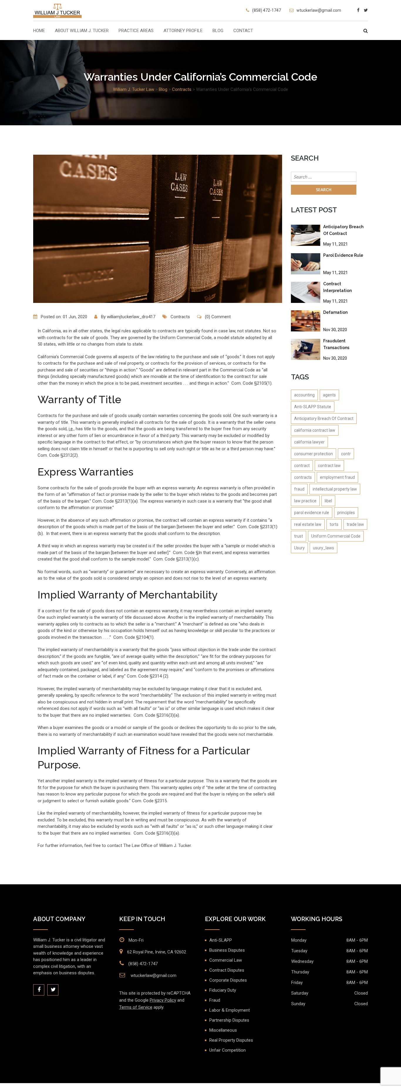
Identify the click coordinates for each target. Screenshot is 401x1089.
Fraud (214, 1000)
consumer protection (313, 453)
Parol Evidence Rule (343, 255)
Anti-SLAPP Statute (312, 406)
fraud (299, 489)
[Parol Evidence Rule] (305, 263)
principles (346, 512)
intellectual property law (335, 489)
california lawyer (309, 442)
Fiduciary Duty (222, 990)
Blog (218, 31)
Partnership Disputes (229, 1020)
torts (334, 524)
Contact (243, 31)
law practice (305, 500)
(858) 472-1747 (266, 10)
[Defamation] (305, 320)
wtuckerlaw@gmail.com (318, 10)
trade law (355, 524)
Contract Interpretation (337, 287)
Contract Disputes (226, 970)
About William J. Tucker (82, 31)
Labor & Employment (229, 1010)
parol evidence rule (311, 512)
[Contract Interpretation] (305, 292)
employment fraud (337, 477)
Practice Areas (136, 31)
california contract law (314, 430)
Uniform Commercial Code (335, 536)
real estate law (307, 524)
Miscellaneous (223, 1030)
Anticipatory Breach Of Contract (343, 230)
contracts (303, 477)
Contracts (180, 316)
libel (328, 500)
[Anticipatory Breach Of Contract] (305, 235)
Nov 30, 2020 (335, 329)
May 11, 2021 (335, 244)
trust (298, 536)
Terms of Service (135, 1007)
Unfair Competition (227, 1050)
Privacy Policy (163, 1000)
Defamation (335, 312)
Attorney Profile (183, 31)
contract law (329, 465)
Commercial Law (225, 960)
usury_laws (323, 548)
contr (346, 453)
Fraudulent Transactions (336, 344)
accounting (304, 395)
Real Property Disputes (231, 1040)
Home (39, 31)
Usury (299, 548)
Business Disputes (227, 950)
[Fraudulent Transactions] (305, 349)
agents (329, 395)
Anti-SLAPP (220, 940)
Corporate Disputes (228, 980)
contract (302, 465)
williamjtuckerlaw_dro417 (131, 316)
